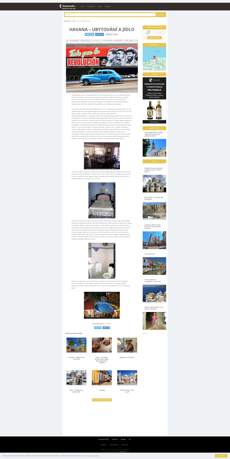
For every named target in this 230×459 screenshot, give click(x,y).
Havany (115, 95)
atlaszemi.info (125, 444)
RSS (130, 439)
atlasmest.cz (104, 444)
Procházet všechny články (101, 400)
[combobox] (110, 14)
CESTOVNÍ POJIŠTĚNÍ (103, 439)
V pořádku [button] (221, 455)
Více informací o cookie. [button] (91, 455)
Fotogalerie (91, 6)
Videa (99, 6)
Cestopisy (107, 6)
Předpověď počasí (154, 37)
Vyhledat (161, 14)
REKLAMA (123, 439)
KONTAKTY (115, 439)
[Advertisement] (102, 420)
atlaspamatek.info (114, 444)
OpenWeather (123, 451)
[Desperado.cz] (68, 5)
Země (82, 6)
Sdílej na (97, 327)
